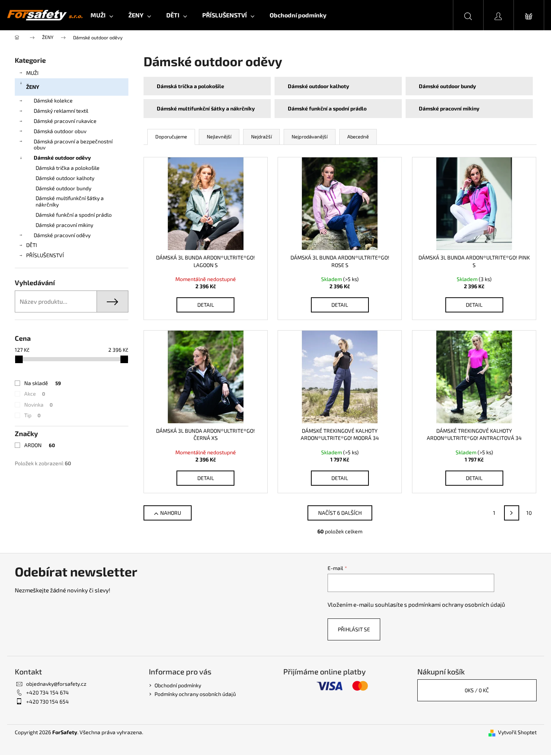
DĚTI (31, 245)
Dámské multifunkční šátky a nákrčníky (70, 201)
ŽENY (32, 87)
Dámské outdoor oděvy (62, 157)
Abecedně (358, 137)
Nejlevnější (219, 137)
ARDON (39, 445)
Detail (205, 304)
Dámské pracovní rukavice (65, 121)
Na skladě (42, 383)
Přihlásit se (354, 629)
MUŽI (32, 73)
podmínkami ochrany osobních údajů (456, 604)
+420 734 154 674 (47, 692)
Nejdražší (261, 137)
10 (529, 513)
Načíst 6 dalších (340, 513)
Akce (34, 393)
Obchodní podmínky (178, 685)
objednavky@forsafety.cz (56, 683)
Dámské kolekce (53, 100)
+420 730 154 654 (47, 701)
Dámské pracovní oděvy (62, 235)
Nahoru (170, 513)
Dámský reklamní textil (61, 110)
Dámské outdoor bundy (63, 188)
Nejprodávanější (310, 137)
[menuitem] (102, 15)
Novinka (38, 404)
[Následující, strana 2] (511, 512)
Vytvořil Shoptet (517, 732)
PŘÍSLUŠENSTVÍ (45, 255)
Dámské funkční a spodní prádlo (74, 214)
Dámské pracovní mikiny (64, 225)
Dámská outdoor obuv (60, 131)
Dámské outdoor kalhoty (65, 178)
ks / (477, 690)
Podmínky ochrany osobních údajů (195, 694)
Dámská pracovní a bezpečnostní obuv (73, 144)
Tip (32, 415)
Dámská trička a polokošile (68, 168)
